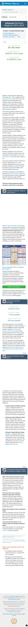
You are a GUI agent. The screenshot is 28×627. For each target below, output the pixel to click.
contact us (5, 530)
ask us (16, 162)
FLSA (6, 340)
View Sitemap (11, 597)
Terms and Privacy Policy (14, 599)
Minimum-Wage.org (7, 9)
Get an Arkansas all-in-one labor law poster (13, 268)
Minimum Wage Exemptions (10, 35)
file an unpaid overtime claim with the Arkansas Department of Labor (13, 349)
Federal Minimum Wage (8, 98)
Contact (14, 615)
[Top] (24, 353)
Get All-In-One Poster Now (14, 286)
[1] (7, 490)
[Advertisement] (14, 79)
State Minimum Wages (8, 614)
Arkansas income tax (7, 536)
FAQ (19, 36)
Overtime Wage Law (8, 33)
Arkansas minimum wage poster (16, 173)
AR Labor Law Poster (8, 36)
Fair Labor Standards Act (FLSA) (13, 225)
